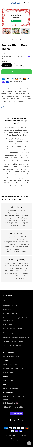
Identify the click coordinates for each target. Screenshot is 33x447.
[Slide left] (12, 40)
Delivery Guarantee (10, 313)
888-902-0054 (9, 380)
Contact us (7, 309)
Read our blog (8, 333)
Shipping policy (10, 441)
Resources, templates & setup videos (16, 337)
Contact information (23, 441)
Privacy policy (12, 438)
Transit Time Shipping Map (12, 345)
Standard (6, 65)
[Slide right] (20, 40)
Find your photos (9, 324)
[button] (4, 3)
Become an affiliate (10, 305)
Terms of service (22, 438)
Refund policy (23, 435)
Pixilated (14, 435)
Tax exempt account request (13, 341)
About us (6, 301)
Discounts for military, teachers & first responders (15, 319)
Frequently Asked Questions (13, 328)
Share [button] (5, 107)
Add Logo (18, 65)
